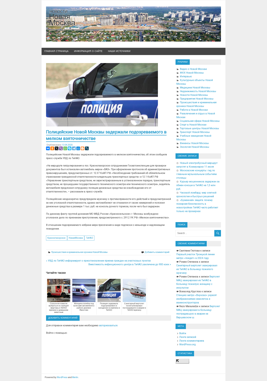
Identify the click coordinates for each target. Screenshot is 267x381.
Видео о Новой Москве (193, 69)
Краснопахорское (56, 238)
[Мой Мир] (78, 148)
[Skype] (69, 148)
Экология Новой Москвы (194, 146)
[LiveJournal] (87, 148)
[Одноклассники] (52, 148)
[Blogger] (82, 148)
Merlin (75, 377)
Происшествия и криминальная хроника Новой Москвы (79, 252)
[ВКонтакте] (48, 148)
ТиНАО (89, 238)
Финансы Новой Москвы (194, 143)
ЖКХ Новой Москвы (192, 72)
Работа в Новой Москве (194, 109)
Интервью (186, 76)
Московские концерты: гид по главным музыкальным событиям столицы (196, 174)
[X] (56, 148)
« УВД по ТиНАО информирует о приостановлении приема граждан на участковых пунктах (98, 260)
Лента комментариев (191, 340)
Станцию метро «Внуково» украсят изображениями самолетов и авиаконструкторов (196, 299)
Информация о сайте (88, 51)
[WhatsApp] (65, 148)
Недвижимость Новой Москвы (198, 91)
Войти (182, 333)
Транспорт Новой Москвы (195, 132)
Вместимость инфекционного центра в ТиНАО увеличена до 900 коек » (129, 264)
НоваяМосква (76, 238)
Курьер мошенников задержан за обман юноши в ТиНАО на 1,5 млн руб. (197, 185)
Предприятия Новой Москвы (197, 98)
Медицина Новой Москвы (195, 87)
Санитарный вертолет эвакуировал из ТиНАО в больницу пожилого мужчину (196, 269)
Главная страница (56, 51)
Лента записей (187, 337)
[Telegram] (74, 148)
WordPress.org (187, 344)
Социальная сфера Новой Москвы (200, 120)
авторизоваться (108, 325)
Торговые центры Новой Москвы (199, 128)
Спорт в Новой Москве (193, 124)
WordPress (62, 377)
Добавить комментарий (157, 252)
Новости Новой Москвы (194, 95)
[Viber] (61, 148)
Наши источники (119, 51)
